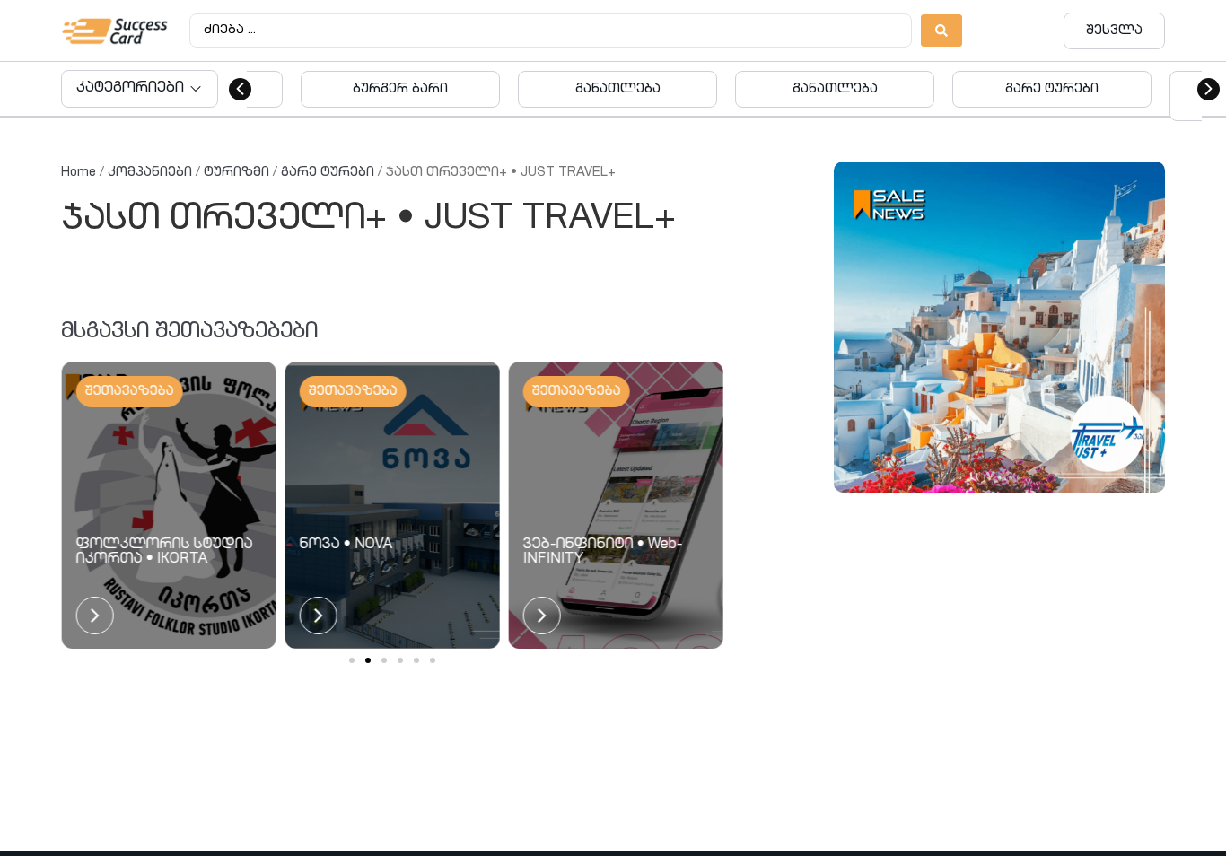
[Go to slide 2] (368, 660)
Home (78, 172)
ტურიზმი (236, 172)
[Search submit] (941, 30)
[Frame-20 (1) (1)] (999, 327)
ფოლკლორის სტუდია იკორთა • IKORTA (163, 552)
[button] (240, 89)
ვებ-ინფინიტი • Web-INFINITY (603, 552)
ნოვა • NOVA (346, 545)
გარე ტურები (327, 172)
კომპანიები (150, 172)
